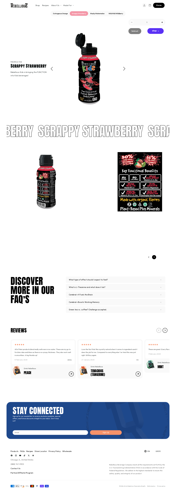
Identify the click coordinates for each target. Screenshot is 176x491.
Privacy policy (161, 486)
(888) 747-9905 (17, 464)
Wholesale (67, 451)
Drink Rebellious (129, 486)
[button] (56, 5)
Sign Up (106, 432)
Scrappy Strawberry (79, 13)
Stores (159, 5)
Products (14, 451)
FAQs (22, 451)
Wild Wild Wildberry (116, 13)
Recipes (29, 451)
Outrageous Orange (60, 13)
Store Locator (41, 451)
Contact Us (15, 468)
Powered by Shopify (140, 486)
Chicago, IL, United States (22, 460)
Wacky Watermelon (97, 13)
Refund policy (151, 486)
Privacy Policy (55, 451)
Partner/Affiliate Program (22, 473)
